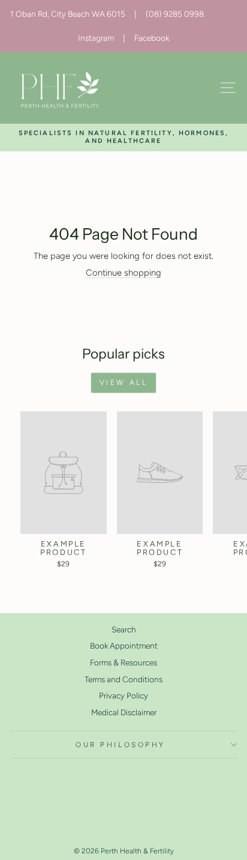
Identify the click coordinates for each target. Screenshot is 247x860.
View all (124, 382)
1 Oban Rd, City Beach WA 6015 (67, 14)
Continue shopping (123, 272)
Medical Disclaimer (123, 712)
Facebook (151, 38)
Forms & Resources (123, 662)
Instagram (96, 38)
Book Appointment (124, 645)
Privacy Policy (123, 695)
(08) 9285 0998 (175, 14)
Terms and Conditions (123, 679)
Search (124, 629)
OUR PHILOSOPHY (120, 744)
